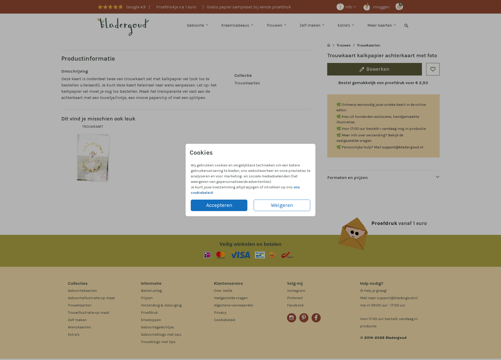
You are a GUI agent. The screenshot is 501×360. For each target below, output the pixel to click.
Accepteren (219, 205)
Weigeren (282, 205)
